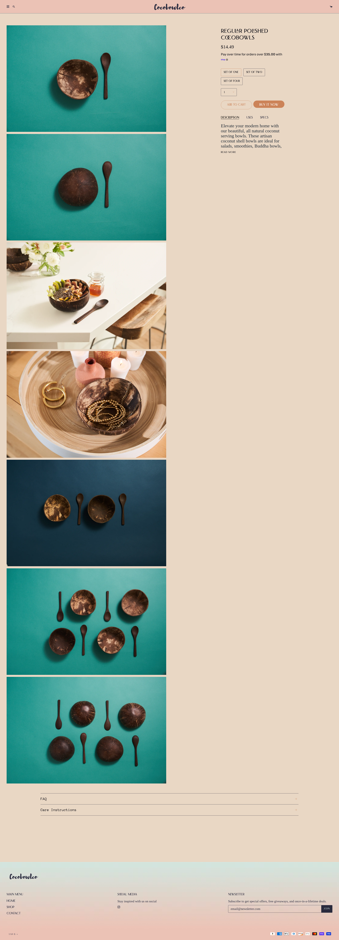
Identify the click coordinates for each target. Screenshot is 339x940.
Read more (228, 152)
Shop (10, 907)
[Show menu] (8, 6)
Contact (14, 913)
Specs (264, 117)
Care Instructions (59, 810)
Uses (249, 117)
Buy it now (268, 105)
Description (230, 117)
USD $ (12, 934)
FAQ (44, 799)
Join (327, 909)
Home (11, 901)
